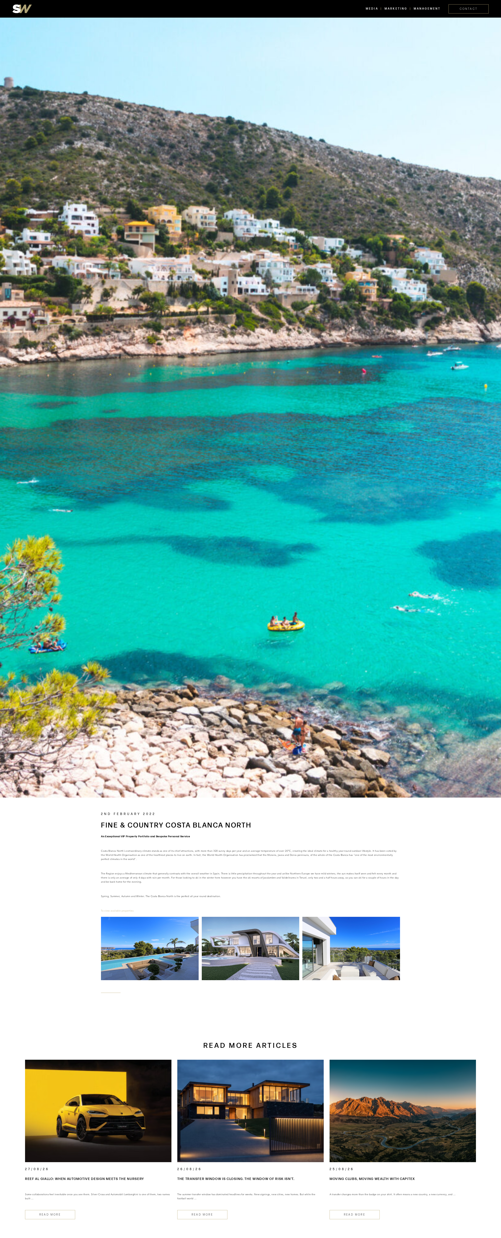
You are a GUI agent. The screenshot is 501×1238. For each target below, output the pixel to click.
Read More (50, 1214)
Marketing (396, 8)
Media (372, 8)
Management (427, 8)
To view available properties (117, 911)
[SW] (22, 8)
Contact (469, 9)
